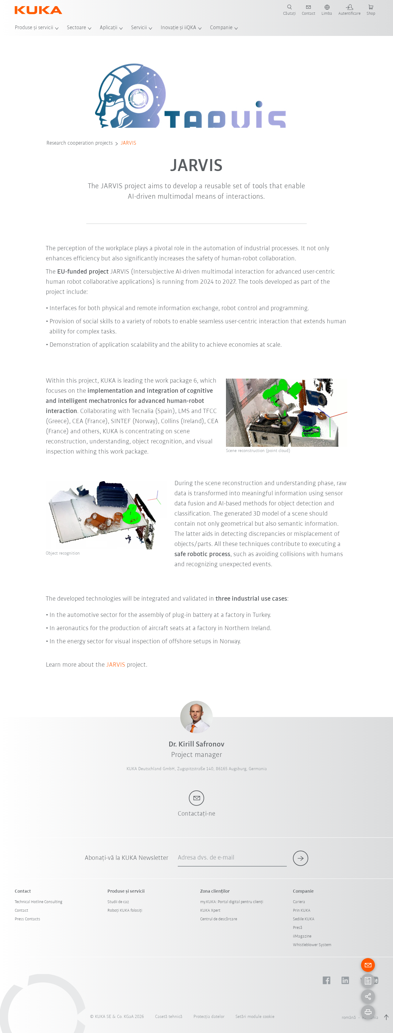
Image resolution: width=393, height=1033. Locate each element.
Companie (221, 28)
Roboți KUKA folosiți (124, 910)
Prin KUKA (301, 910)
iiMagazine (302, 936)
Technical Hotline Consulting (38, 902)
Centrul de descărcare (218, 919)
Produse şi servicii (34, 28)
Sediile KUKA (303, 919)
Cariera (299, 902)
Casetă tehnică (168, 1017)
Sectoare (76, 28)
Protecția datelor (208, 1017)
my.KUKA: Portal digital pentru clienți (231, 902)
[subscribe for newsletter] (300, 858)
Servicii (139, 28)
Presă (297, 928)
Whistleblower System (312, 945)
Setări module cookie (254, 1017)
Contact (21, 910)
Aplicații (108, 28)
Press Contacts (27, 919)
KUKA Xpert (210, 910)
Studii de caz (118, 902)
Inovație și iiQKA (178, 28)
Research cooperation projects (79, 143)
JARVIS (128, 143)
